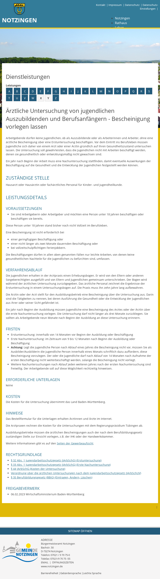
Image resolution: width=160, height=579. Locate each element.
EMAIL (44, 562)
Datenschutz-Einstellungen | (149, 6)
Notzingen (122, 18)
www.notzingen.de (52, 566)
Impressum (115, 5)
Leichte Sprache (92, 573)
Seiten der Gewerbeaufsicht (75, 443)
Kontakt (100, 5)
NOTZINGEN (19, 20)
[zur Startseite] (19, 9)
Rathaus (121, 23)
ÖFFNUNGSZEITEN (63, 562)
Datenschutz (132, 5)
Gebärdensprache (70, 573)
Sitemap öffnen (80, 531)
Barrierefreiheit (49, 573)
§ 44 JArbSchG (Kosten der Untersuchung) (38, 469)
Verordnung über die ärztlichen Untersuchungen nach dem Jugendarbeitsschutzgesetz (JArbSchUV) (76, 473)
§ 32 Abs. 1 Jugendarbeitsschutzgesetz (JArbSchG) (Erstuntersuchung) (56, 460)
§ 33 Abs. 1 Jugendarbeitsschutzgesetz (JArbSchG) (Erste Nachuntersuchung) (61, 465)
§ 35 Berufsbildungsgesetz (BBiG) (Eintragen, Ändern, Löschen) (51, 477)
